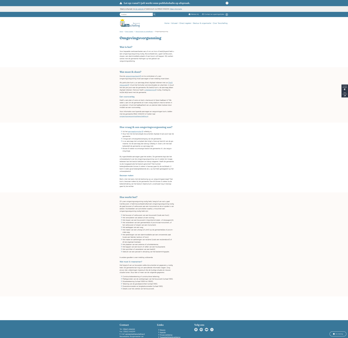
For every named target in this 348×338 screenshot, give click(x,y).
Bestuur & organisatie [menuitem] (202, 23)
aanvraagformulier (134, 131)
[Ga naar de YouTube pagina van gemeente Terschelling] (206, 329)
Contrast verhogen (344, 86)
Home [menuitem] (166, 23)
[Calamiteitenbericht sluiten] (227, 3)
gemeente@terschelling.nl (135, 334)
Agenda (163, 332)
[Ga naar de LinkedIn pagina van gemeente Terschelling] (196, 329)
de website (139, 9)
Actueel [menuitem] (174, 23)
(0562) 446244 (129, 329)
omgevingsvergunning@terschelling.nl (134, 116)
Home (121, 31)
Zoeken (154, 14)
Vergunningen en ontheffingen (144, 31)
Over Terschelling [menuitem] (220, 23)
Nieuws (162, 330)
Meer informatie (176, 9)
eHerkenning (150, 90)
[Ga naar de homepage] (130, 23)
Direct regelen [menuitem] (185, 23)
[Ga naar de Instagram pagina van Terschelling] (212, 329)
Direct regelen (129, 31)
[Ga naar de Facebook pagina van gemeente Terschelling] (201, 329)
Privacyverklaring (166, 335)
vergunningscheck (132, 76)
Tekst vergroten (344, 93)
